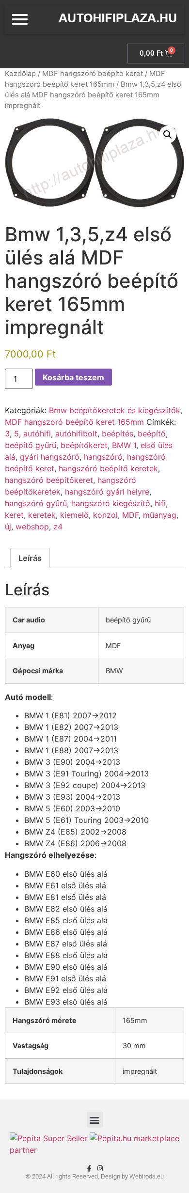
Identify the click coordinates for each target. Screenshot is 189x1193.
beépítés (117, 433)
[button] (167, 134)
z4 (58, 526)
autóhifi (37, 433)
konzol (105, 515)
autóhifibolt (76, 433)
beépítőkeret (84, 445)
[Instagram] (100, 1168)
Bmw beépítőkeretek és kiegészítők (114, 410)
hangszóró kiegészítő (110, 503)
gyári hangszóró (49, 457)
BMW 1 (124, 445)
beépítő (152, 433)
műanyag (159, 515)
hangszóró (103, 457)
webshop (32, 526)
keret (14, 515)
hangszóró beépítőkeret (49, 480)
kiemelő (74, 515)
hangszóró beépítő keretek (108, 468)
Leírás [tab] (30, 558)
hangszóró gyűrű (36, 503)
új (8, 526)
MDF (130, 515)
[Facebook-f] (89, 1168)
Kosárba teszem (73, 377)
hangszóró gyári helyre (107, 491)
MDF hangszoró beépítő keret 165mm (74, 422)
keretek (42, 515)
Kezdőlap (20, 73)
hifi (160, 503)
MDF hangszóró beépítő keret (92, 73)
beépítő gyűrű (30, 445)
